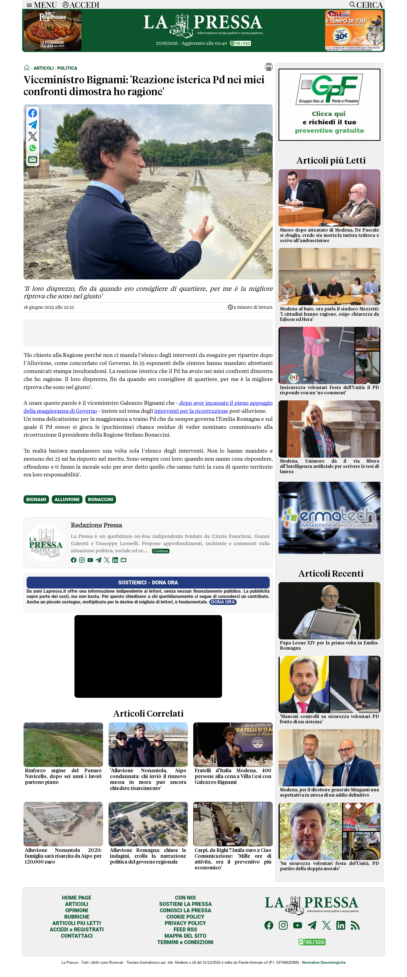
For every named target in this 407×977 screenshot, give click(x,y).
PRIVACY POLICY (185, 923)
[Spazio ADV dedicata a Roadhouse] (52, 49)
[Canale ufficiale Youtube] (297, 926)
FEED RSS (185, 929)
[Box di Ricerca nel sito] (351, 4)
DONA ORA (223, 602)
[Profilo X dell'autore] (107, 561)
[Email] (123, 561)
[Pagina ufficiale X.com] (326, 926)
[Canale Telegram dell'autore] (98, 561)
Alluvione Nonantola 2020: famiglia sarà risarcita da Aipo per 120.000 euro (63, 856)
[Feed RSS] (355, 926)
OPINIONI (76, 910)
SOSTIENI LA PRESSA (185, 904)
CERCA (369, 4)
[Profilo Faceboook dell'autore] (73, 561)
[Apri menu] (28, 4)
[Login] (66, 4)
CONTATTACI (77, 936)
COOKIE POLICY (185, 917)
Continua (161, 551)
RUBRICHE (76, 917)
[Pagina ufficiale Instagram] (283, 926)
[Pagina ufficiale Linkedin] (340, 926)
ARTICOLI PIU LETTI (76, 923)
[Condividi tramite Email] (32, 159)
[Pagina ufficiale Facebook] (268, 926)
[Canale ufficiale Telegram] (312, 926)
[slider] (142, 693)
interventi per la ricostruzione (191, 411)
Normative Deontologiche (324, 962)
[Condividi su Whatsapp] (32, 148)
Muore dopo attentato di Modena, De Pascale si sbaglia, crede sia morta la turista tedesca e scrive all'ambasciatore (329, 235)
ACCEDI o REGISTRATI (77, 929)
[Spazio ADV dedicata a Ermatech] (329, 555)
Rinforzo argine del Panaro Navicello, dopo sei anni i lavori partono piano (63, 776)
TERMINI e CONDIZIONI (185, 942)
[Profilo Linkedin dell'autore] (115, 561)
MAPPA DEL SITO (185, 936)
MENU (45, 4)
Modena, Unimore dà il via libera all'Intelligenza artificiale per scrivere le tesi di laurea (329, 466)
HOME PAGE (76, 898)
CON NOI (185, 898)
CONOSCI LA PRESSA (185, 910)
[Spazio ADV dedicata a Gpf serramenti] (329, 142)
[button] (269, 69)
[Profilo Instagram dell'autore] (82, 561)
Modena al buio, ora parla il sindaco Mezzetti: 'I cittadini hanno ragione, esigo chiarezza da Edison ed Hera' (329, 314)
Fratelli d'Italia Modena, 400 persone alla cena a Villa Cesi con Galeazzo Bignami (233, 776)
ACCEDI (84, 4)
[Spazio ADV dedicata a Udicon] (354, 49)
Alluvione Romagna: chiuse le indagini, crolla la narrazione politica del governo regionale (148, 856)
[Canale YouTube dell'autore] (90, 561)
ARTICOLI (76, 904)
